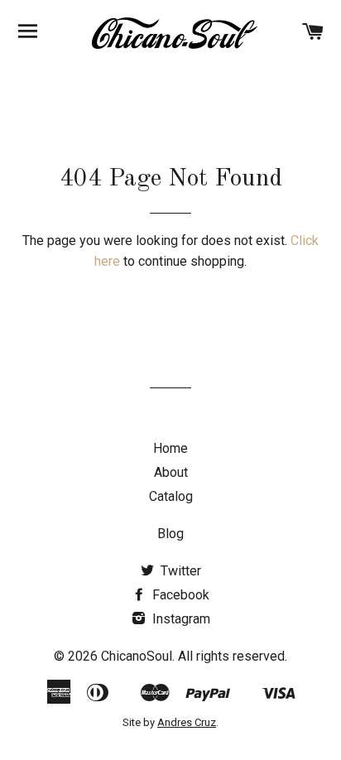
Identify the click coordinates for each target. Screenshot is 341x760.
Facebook (179, 595)
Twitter (179, 571)
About (171, 472)
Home (170, 448)
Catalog (171, 496)
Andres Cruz (186, 722)
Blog (170, 533)
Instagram (179, 619)
